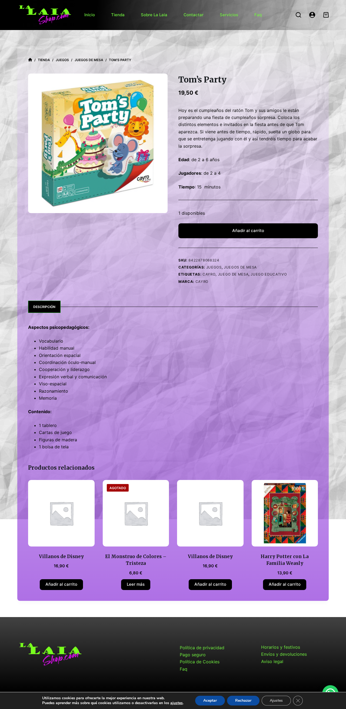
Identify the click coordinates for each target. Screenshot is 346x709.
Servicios (229, 14)
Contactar (194, 14)
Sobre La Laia (154, 14)
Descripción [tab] (44, 307)
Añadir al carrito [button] (61, 584)
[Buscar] (298, 15)
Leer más (136, 584)
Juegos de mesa (240, 267)
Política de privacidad (202, 647)
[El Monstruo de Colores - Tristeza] (136, 513)
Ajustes (276, 700)
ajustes (176, 703)
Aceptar (210, 700)
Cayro (201, 281)
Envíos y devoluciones (284, 654)
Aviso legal (272, 661)
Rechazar (243, 700)
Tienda (118, 14)
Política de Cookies (199, 661)
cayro (208, 274)
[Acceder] (312, 15)
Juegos (214, 267)
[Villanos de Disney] (61, 513)
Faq (258, 14)
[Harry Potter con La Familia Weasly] (285, 513)
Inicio (89, 14)
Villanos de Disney (61, 556)
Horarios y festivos (280, 647)
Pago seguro (193, 654)
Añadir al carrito (248, 230)
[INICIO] (30, 60)
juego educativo (269, 274)
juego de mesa (233, 274)
